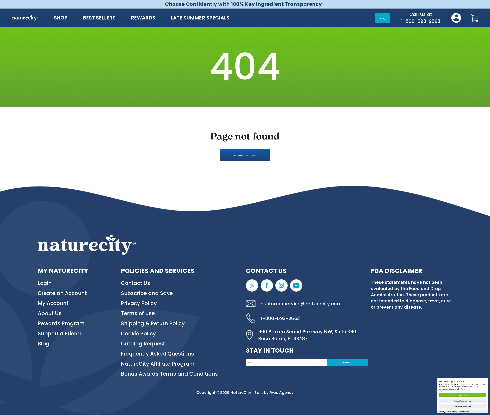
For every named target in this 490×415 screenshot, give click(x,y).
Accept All (463, 395)
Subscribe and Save (147, 293)
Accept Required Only (462, 401)
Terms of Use (138, 313)
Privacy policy (445, 412)
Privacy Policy (139, 303)
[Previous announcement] (150, 4)
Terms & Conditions (460, 412)
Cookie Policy (138, 333)
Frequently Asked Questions (157, 353)
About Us (50, 313)
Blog (43, 343)
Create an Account (62, 293)
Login (45, 283)
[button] (382, 18)
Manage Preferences (463, 406)
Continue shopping (245, 155)
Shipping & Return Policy (153, 323)
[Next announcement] (340, 4)
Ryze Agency (282, 392)
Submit (347, 362)
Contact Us (135, 283)
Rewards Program (61, 323)
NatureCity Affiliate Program (158, 363)
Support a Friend (59, 333)
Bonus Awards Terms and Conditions (169, 373)
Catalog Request (143, 343)
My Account (53, 303)
